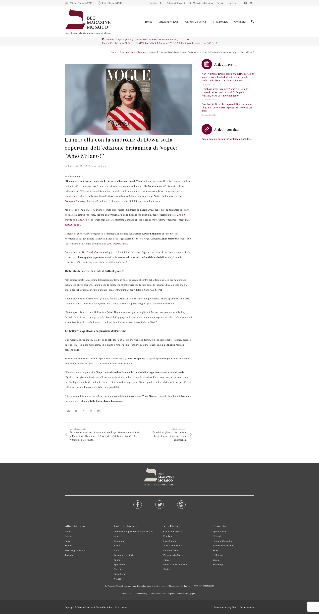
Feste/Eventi (169, 540)
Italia (67, 540)
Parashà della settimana (175, 564)
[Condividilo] (76, 410)
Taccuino (69, 555)
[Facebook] (245, 3)
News (215, 550)
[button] (181, 21)
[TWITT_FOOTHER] (159, 504)
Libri (116, 550)
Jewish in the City (172, 545)
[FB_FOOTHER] (137, 504)
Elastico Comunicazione (243, 607)
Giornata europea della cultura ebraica (134, 531)
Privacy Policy (127, 593)
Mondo (68, 545)
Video (166, 559)
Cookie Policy (141, 593)
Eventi (68, 531)
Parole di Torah (171, 550)
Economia (119, 540)
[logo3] (88, 21)
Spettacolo (119, 564)
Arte (116, 536)
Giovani (217, 536)
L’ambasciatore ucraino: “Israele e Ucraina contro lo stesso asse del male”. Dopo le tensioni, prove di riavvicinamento (225, 92)
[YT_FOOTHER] (181, 504)
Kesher (167, 569)
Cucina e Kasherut (172, 531)
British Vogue (72, 224)
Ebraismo (168, 536)
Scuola (216, 559)
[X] (251, 3)
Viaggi (117, 578)
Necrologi (218, 564)
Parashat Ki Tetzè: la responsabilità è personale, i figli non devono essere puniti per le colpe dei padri (227, 107)
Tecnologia (119, 573)
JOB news (218, 555)
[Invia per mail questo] (68, 410)
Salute (117, 559)
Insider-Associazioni (223, 545)
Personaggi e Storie (97, 165)
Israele (68, 536)
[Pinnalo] (98, 410)
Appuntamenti (220, 531)
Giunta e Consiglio (222, 540)
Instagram (70, 201)
